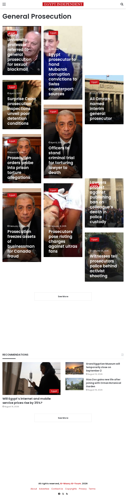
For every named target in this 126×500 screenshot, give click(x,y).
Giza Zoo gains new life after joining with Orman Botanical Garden (103, 383)
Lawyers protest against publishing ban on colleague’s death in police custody (101, 202)
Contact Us (57, 488)
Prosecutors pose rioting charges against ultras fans (63, 241)
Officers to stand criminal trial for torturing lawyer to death (61, 160)
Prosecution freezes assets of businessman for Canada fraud (21, 244)
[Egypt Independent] (63, 4)
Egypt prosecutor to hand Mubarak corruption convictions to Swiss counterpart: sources (63, 74)
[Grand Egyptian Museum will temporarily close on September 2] (74, 368)
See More (63, 418)
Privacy (83, 488)
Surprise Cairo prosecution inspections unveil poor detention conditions (21, 111)
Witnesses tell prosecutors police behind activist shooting (103, 266)
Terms (92, 488)
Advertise (44, 488)
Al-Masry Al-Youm (70, 483)
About (34, 488)
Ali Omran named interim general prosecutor (101, 108)
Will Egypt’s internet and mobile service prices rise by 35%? (26, 401)
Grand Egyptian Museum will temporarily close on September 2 (103, 367)
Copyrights (71, 488)
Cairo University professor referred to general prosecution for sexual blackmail (19, 52)
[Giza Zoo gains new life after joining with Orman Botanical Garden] (74, 384)
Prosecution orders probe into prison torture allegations (20, 167)
